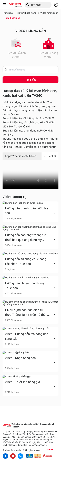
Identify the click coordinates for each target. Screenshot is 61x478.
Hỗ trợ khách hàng (26, 12)
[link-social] (29, 456)
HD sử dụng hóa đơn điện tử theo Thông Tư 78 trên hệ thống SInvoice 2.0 (27, 314)
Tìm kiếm (30, 79)
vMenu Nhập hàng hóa (20, 358)
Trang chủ (8, 12)
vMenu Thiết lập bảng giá (22, 382)
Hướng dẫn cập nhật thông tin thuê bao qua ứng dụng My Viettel (25, 239)
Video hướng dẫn (49, 12)
